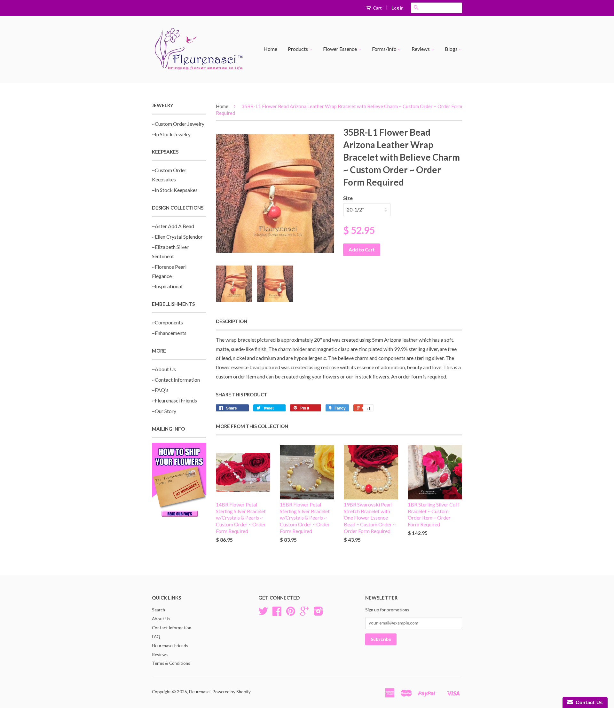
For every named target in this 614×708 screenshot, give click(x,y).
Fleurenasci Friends (170, 645)
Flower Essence (340, 49)
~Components (167, 322)
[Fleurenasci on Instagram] (318, 613)
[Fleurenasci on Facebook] (277, 613)
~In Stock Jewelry (171, 134)
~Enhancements (169, 333)
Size (348, 198)
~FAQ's (160, 390)
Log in (398, 8)
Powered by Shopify (231, 691)
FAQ (156, 636)
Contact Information (171, 627)
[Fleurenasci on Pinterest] (290, 613)
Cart (377, 8)
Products (298, 49)
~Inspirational (167, 286)
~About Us (164, 369)
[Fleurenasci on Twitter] (263, 613)
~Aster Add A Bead (173, 226)
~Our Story (164, 411)
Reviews (421, 49)
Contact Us (588, 702)
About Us (161, 618)
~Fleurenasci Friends (174, 400)
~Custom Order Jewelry (178, 124)
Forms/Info (385, 49)
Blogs (452, 49)
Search (158, 609)
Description (231, 321)
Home (270, 49)
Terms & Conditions (171, 663)
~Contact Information (176, 380)
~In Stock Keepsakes (175, 190)
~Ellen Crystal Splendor (177, 237)
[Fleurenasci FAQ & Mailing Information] (179, 481)
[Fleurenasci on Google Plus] (304, 613)
